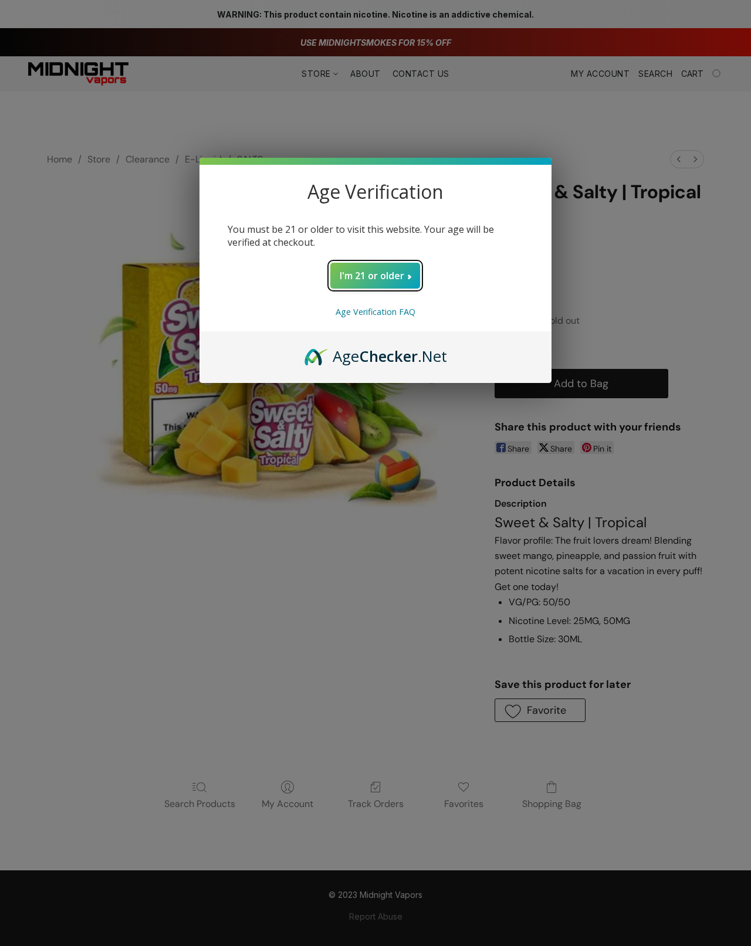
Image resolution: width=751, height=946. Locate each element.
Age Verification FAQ (375, 311)
